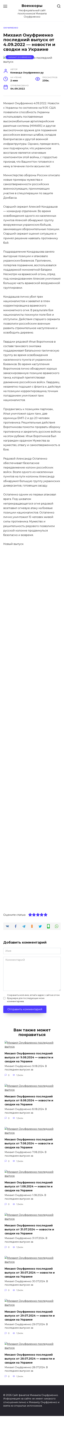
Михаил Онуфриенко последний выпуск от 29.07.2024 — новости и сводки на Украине (30, 1315)
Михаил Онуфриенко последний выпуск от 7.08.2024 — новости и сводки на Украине (29, 1143)
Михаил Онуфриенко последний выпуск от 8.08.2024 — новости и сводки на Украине (29, 1100)
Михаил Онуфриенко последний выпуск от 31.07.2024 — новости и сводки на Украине (29, 1229)
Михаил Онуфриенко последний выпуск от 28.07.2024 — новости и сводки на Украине (30, 1358)
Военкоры (32, 5)
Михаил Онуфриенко (20, 57)
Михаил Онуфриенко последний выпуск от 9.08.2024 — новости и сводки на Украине (29, 1057)
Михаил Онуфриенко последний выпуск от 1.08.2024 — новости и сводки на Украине (29, 1186)
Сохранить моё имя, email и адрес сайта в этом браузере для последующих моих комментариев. (33, 998)
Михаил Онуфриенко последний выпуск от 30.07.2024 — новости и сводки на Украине (30, 1272)
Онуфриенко (10, 28)
